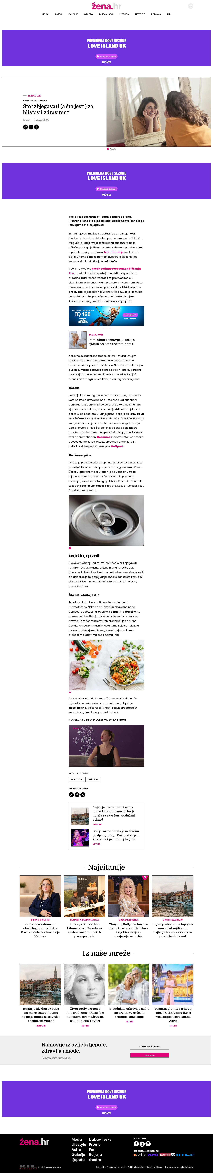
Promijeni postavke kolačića (179, 1167)
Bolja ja (156, 14)
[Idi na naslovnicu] (106, 9)
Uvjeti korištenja (154, 1167)
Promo (95, 1144)
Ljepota (124, 14)
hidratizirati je (113, 252)
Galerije (73, 14)
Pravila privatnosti (116, 1167)
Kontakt (100, 1167)
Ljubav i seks (106, 14)
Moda (45, 14)
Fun (169, 14)
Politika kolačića (136, 1167)
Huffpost (117, 446)
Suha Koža (76, 779)
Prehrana (93, 779)
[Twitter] (36, 129)
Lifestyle (140, 14)
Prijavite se (150, 1055)
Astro (58, 14)
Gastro (88, 14)
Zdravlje (34, 95)
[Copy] (25, 129)
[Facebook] (31, 129)
